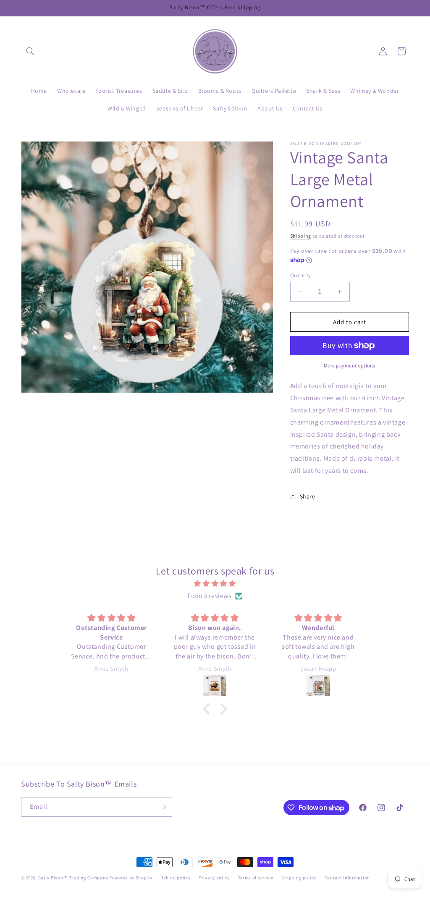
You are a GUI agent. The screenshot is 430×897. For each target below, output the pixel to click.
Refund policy (175, 878)
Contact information (347, 878)
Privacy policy (214, 878)
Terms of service (255, 878)
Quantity (300, 275)
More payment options (349, 365)
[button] (30, 51)
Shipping (301, 236)
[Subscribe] (162, 807)
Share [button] (307, 496)
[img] (215, 583)
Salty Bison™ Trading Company (73, 878)
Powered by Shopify (130, 878)
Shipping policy (298, 878)
